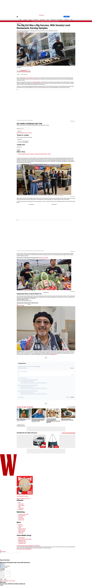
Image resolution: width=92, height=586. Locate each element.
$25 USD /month (27, 302)
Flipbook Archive (21, 530)
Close (1, 585)
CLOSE (18, 150)
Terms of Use (21, 518)
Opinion (30, 19)
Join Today (2, 568)
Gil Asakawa (20, 31)
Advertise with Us (22, 515)
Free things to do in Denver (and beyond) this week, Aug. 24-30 (46, 21)
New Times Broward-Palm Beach (24, 539)
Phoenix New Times (22, 541)
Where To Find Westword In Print (23, 498)
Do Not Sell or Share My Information (24, 549)
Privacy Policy (21, 519)
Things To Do (53, 19)
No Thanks (2, 569)
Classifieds (20, 517)
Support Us (66, 16)
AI (31, 545)
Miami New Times (21, 540)
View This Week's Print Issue (22, 496)
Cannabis (25, 19)
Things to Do (3, 563)
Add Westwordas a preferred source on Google (23, 71)
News (20, 19)
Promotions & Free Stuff (23, 514)
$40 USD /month (35, 302)
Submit (5, 579)
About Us (20, 524)
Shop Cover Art (21, 531)
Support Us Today (20, 305)
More (72, 19)
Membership (20, 532)
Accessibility (28, 545)
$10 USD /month (20, 302)
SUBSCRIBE (20, 142)
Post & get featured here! (68, 433)
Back (1, 579)
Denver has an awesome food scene (30, 77)
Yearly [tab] (27, 299)
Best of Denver (60, 19)
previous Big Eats (36, 82)
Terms (27, 132)
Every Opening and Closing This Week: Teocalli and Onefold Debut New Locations (34, 154)
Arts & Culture (42, 19)
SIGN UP (19, 131)
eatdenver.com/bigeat (44, 257)
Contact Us (20, 526)
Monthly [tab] (23, 299)
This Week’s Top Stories (5, 566)
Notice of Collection (21, 132)
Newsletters (67, 19)
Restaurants (19, 23)
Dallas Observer (21, 537)
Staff (19, 527)
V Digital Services (22, 543)
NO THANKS (25, 142)
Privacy (30, 132)
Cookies (24, 545)
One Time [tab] (19, 299)
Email (18, 128)
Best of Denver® (4, 567)
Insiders (2, 564)
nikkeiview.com (54, 354)
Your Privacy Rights (35, 545)
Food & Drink (36, 19)
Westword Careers (22, 528)
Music (48, 19)
